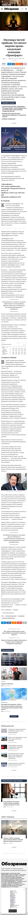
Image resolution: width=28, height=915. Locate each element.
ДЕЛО (4, 58)
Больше (14, 123)
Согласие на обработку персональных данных (13, 900)
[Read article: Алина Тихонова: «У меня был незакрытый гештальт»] (4, 765)
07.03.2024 (10, 806)
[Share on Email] (21, 64)
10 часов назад (13, 750)
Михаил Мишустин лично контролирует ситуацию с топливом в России (15, 747)
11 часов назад (13, 760)
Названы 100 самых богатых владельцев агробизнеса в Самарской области (14, 115)
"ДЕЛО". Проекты (7, 836)
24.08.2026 (9, 663)
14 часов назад (13, 766)
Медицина (4, 702)
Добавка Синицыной (8, 119)
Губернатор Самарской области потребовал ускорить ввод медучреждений (17, 731)
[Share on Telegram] (9, 64)
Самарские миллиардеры (8, 618)
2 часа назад (12, 734)
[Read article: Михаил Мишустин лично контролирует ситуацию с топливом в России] (4, 747)
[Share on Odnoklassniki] (17, 64)
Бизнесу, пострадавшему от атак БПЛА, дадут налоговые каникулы (17, 739)
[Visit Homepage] (11, 9)
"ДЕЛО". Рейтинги (7, 799)
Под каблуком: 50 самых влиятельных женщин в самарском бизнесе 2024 (11, 803)
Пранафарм (21, 616)
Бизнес (5, 654)
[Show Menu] (2, 9)
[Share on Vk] (13, 64)
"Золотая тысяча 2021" (11, 616)
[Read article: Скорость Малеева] (14, 673)
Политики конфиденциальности (14, 905)
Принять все (13, 911)
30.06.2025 (7, 711)
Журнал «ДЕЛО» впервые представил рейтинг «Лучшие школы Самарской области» (13, 839)
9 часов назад (13, 742)
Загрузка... (14, 716)
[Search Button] (26, 9)
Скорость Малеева (7, 683)
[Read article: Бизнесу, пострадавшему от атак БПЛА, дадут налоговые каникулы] (4, 739)
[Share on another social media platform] (25, 64)
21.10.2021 (10, 58)
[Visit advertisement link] (14, 3)
